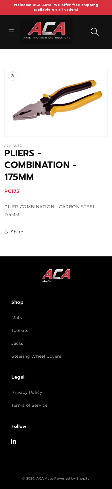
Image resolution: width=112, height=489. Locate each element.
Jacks (17, 343)
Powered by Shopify (72, 478)
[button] (11, 32)
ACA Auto (44, 478)
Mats (16, 317)
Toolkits (19, 330)
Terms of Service (29, 405)
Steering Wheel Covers (36, 356)
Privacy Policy (26, 392)
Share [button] (17, 231)
